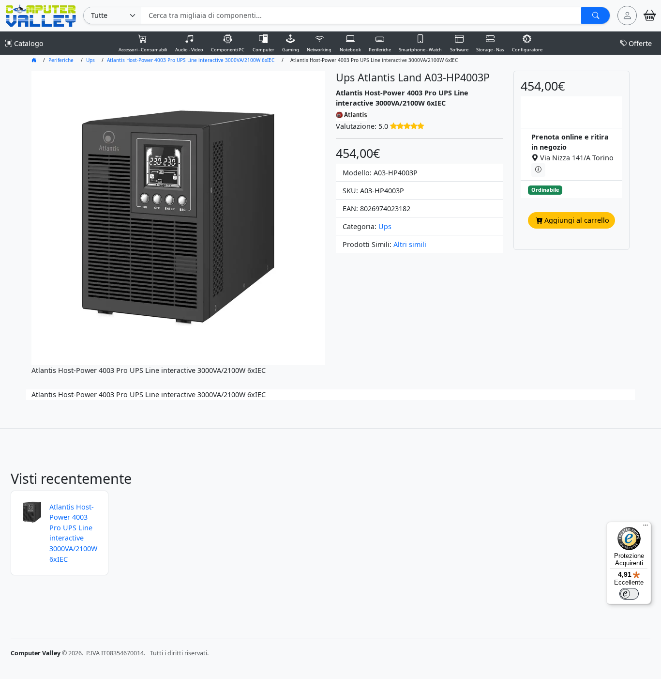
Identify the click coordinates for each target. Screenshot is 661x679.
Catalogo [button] (28, 43)
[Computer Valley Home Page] (40, 14)
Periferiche (61, 60)
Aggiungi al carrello (576, 220)
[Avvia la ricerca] (595, 15)
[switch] (629, 594)
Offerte (640, 43)
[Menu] (645, 527)
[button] (407, 126)
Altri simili (409, 244)
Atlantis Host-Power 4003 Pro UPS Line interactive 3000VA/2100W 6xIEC (190, 60)
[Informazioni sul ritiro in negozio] (538, 170)
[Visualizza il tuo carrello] (650, 15)
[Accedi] (627, 15)
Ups (90, 60)
